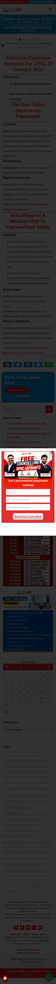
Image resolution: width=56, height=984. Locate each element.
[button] (52, 452)
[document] (28, 492)
